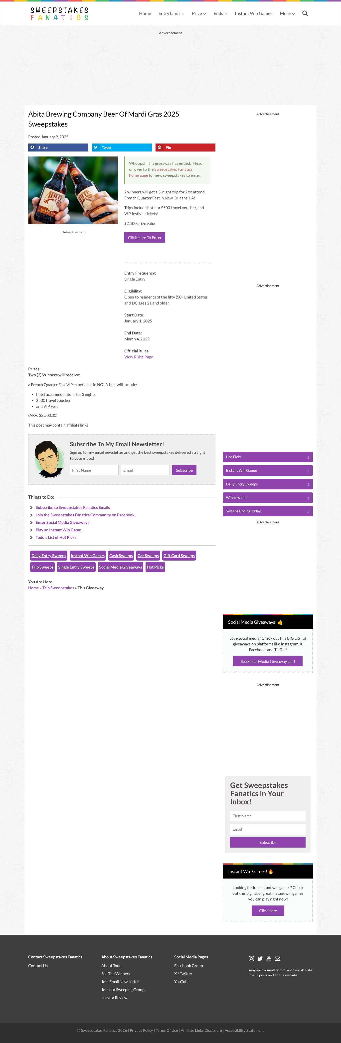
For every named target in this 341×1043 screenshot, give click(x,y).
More (285, 13)
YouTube (181, 981)
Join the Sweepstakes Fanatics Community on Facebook (85, 514)
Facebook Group (188, 965)
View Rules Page (138, 356)
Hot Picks (155, 567)
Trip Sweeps (42, 567)
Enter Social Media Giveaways (62, 522)
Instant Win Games (253, 13)
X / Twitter (183, 973)
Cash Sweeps (121, 555)
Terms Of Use (167, 1030)
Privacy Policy (142, 1030)
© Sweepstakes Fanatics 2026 (102, 1030)
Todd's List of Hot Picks (56, 537)
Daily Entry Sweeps (48, 555)
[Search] (306, 13)
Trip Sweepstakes (58, 587)
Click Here (268, 910)
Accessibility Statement (244, 1030)
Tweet (106, 147)
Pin (168, 147)
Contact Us (38, 965)
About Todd (111, 965)
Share (42, 147)
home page (138, 175)
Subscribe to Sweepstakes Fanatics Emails (73, 507)
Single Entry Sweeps (76, 567)
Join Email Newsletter (120, 981)
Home (145, 13)
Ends (218, 13)
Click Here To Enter (145, 237)
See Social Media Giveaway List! (268, 661)
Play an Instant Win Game (58, 529)
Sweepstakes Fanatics (173, 169)
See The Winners (115, 973)
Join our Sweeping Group (123, 989)
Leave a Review (114, 997)
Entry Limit (169, 13)
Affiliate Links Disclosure (202, 1030)
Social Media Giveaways (120, 567)
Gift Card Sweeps (179, 555)
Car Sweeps (148, 555)
